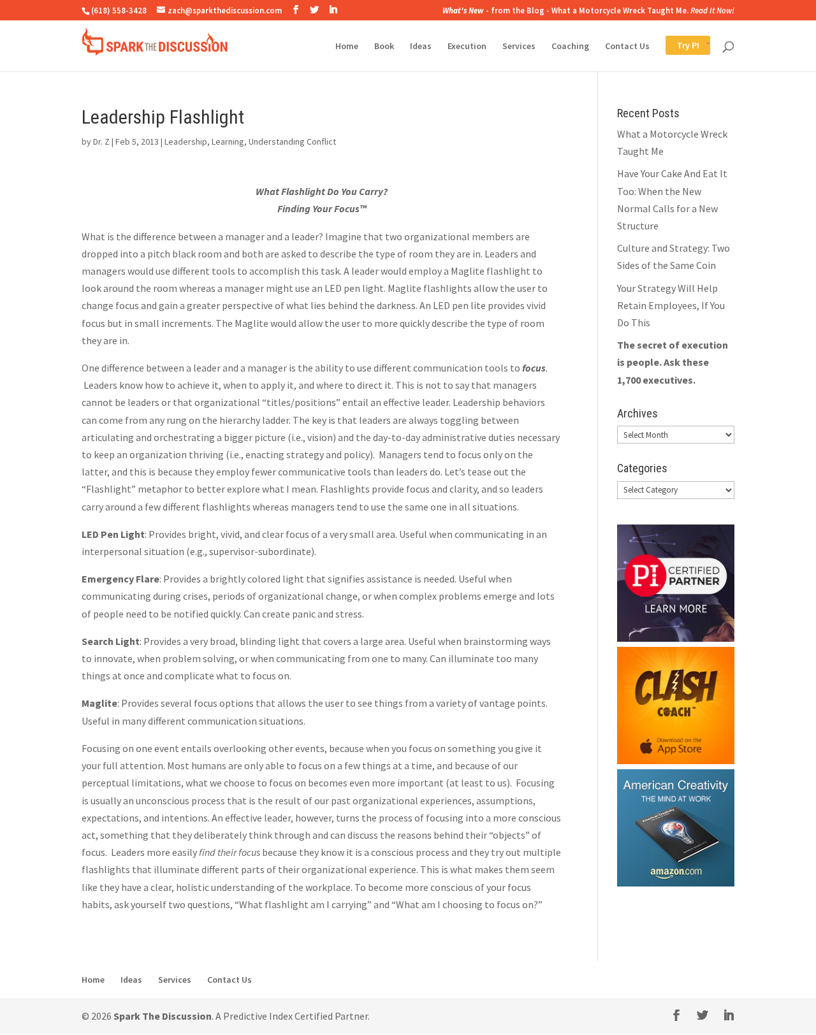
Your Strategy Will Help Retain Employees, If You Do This (671, 305)
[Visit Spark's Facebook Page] (295, 10)
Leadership (185, 141)
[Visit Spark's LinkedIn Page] (332, 10)
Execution (467, 46)
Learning (228, 141)
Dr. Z (101, 141)
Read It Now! (712, 10)
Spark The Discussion (162, 1016)
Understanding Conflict (292, 141)
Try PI (677, 46)
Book (384, 46)
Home (346, 46)
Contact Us (627, 46)
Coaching (570, 46)
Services (519, 46)
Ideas (421, 46)
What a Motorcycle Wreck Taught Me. (619, 10)
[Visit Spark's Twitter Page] (314, 10)
